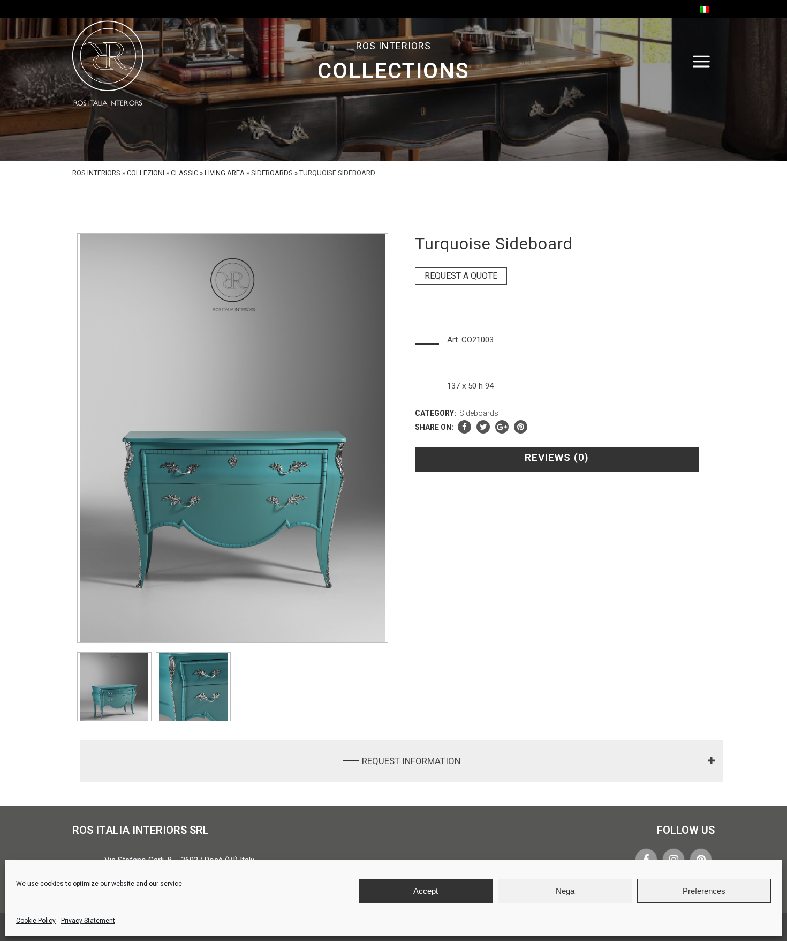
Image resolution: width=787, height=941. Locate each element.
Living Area (225, 173)
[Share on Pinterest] (520, 427)
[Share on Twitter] (483, 427)
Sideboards (272, 173)
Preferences (704, 890)
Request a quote (461, 276)
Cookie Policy (36, 920)
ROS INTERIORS (96, 173)
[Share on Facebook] (464, 427)
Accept (425, 890)
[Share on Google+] (502, 427)
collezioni (145, 173)
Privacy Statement (88, 920)
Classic (184, 173)
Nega (565, 890)
